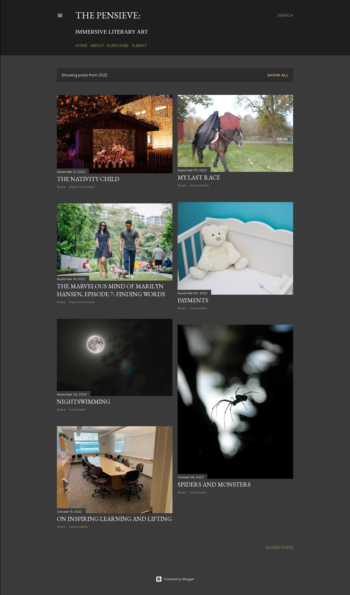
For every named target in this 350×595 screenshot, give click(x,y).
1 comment (198, 308)
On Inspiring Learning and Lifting (114, 519)
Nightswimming (83, 401)
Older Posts (279, 547)
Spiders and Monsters (214, 484)
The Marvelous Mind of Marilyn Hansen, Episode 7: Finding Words (111, 290)
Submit (139, 45)
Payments (193, 300)
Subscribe (118, 45)
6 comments (199, 185)
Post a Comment (82, 187)
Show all (278, 75)
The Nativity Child (88, 179)
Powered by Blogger (179, 579)
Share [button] (61, 187)
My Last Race (199, 177)
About (97, 45)
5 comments (78, 527)
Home (81, 45)
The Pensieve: (107, 15)
